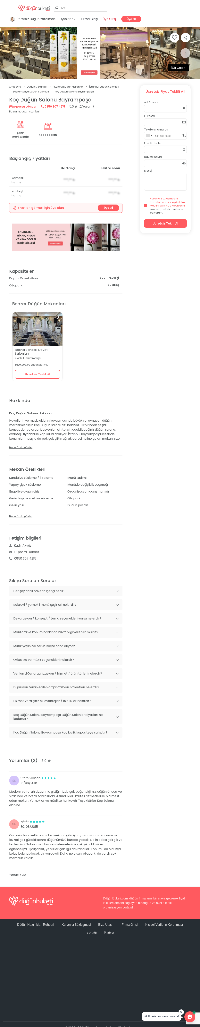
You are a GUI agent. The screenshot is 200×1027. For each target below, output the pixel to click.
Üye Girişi (109, 19)
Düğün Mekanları (37, 86)
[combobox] (148, 135)
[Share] (185, 37)
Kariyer (109, 932)
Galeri (181, 68)
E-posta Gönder (25, 107)
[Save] (174, 37)
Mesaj (148, 171)
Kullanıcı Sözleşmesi (76, 924)
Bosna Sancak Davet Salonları (31, 352)
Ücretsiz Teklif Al (37, 374)
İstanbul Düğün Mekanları (68, 86)
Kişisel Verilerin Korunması (164, 924)
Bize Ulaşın (106, 924)
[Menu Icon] (12, 8)
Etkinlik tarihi (152, 143)
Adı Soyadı (151, 102)
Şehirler (67, 19)
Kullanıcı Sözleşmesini (164, 198)
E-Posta (149, 116)
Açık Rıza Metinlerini (172, 205)
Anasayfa (15, 86)
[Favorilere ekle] (56, 317)
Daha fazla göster (20, 447)
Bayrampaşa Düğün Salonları (31, 91)
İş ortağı (91, 932)
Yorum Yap (17, 874)
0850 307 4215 (54, 107)
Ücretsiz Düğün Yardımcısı (36, 19)
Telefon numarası (156, 129)
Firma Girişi (89, 19)
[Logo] (34, 8)
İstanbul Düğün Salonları (104, 86)
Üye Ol (131, 19)
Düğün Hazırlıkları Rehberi (35, 924)
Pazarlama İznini (160, 202)
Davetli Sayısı (153, 157)
